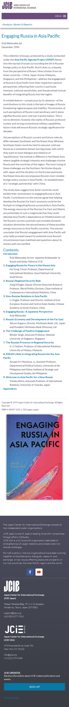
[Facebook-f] (30, 572)
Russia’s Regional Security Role (23, 280)
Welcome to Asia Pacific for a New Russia (29, 377)
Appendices (10, 388)
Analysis (7, 24)
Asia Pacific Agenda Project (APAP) (34, 59)
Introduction (10, 253)
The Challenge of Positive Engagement (27, 330)
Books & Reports (23, 24)
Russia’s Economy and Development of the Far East (34, 319)
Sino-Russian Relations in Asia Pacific (26, 296)
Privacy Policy (11, 697)
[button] (58, 16)
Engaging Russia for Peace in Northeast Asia (30, 265)
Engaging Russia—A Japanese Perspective (29, 311)
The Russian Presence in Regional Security (30, 342)
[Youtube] (39, 572)
